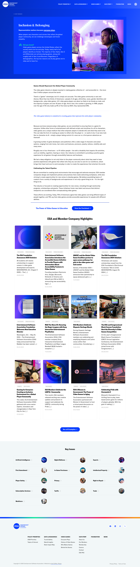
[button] (135, 4)
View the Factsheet (82, 208)
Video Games (65, 537)
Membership (82, 545)
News (129, 4)
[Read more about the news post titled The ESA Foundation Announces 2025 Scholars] (28, 259)
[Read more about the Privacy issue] (70, 480)
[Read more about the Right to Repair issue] (108, 480)
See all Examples (69, 429)
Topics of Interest (33, 542)
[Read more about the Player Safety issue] (31, 480)
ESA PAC (81, 552)
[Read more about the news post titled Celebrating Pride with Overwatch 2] (112, 389)
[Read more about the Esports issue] (108, 460)
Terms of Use (122, 564)
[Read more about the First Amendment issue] (31, 470)
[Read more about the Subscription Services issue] (31, 491)
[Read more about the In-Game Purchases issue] (70, 470)
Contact (81, 550)
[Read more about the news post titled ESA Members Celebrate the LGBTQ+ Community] (56, 389)
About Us (82, 539)
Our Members (83, 542)
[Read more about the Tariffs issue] (70, 491)
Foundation (120, 4)
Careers (81, 547)
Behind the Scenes (66, 547)
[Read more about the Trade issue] (108, 491)
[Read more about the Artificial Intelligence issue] (31, 460)
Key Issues (18, 14)
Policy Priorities (34, 537)
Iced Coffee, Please (56, 563)
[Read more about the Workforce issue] (31, 501)
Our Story (82, 537)
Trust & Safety (48, 539)
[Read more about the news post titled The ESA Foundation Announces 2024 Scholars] (112, 259)
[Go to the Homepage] (10, 4)
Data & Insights (48, 542)
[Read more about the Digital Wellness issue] (70, 460)
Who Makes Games (66, 545)
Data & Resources (50, 537)
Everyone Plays (65, 539)
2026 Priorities (32, 539)
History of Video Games (68, 542)
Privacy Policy (113, 564)
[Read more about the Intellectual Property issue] (108, 470)
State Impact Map (49, 545)
